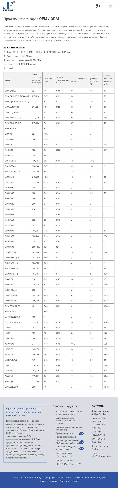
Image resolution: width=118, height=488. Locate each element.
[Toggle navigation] (110, 6)
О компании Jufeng (31, 477)
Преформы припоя (64, 433)
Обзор (75, 481)
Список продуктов (65, 406)
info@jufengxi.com (101, 456)
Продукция (50, 477)
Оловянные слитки (64, 453)
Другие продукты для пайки (69, 463)
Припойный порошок (66, 437)
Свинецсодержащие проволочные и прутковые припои (68, 421)
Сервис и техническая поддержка (91, 477)
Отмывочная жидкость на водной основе (67, 448)
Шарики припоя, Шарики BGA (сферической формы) (68, 441)
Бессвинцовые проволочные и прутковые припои (69, 413)
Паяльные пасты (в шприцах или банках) (69, 428)
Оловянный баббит (64, 456)
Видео (43, 481)
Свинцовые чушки (64, 460)
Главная (14, 477)
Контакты (97, 405)
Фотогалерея (64, 477)
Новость (53, 481)
